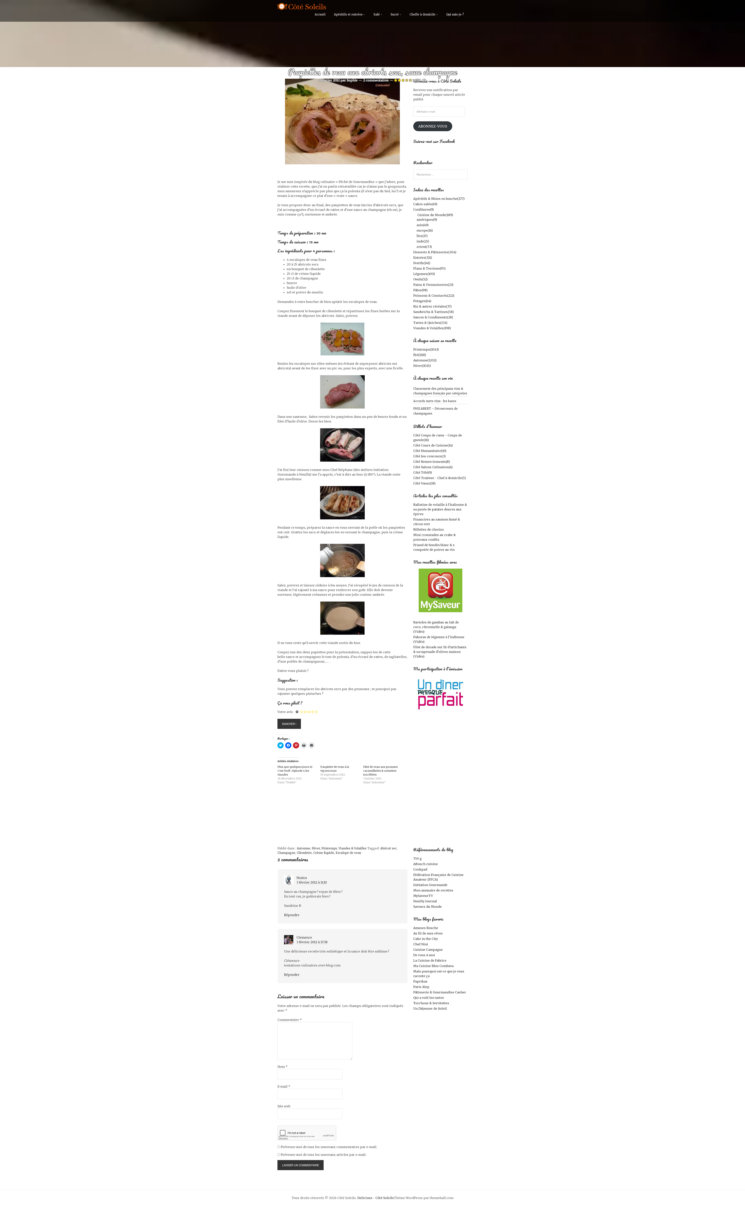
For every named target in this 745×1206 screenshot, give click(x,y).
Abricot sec (388, 848)
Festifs (421, 263)
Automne (303, 848)
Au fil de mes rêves (428, 933)
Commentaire (289, 1020)
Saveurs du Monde (427, 907)
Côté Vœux (424, 483)
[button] (440, 590)
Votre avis (285, 712)
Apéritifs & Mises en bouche (439, 199)
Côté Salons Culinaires (433, 467)
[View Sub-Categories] (414, 214)
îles (422, 236)
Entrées (422, 257)
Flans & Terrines (429, 268)
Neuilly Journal (425, 901)
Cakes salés (425, 204)
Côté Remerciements (431, 462)
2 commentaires (376, 80)
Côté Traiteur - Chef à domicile (439, 478)
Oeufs (420, 279)
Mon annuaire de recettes (433, 890)
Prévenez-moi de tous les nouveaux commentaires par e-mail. (329, 1147)
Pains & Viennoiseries (433, 285)
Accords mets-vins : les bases (434, 401)
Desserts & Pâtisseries (434, 252)
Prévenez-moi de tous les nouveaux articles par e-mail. (323, 1155)
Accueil (320, 14)
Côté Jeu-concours (429, 456)
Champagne (286, 853)
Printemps (329, 848)
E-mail (283, 1086)
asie (423, 225)
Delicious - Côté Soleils (375, 1198)
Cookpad (420, 869)
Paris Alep (421, 987)
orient (424, 247)
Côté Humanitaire (429, 451)
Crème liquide (323, 853)
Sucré (395, 14)
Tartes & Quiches (430, 323)
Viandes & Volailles (352, 848)
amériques (427, 220)
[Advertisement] (342, 817)
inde (423, 241)
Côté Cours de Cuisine (433, 445)
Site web (283, 1106)
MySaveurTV (423, 896)
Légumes (424, 274)
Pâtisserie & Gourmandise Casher (439, 992)
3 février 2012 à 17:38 (311, 942)
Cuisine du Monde (435, 215)
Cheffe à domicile (422, 14)
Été (419, 355)
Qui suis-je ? (455, 14)
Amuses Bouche (425, 928)
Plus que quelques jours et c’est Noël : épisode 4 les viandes (294, 770)
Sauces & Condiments (433, 317)
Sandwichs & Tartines (433, 312)
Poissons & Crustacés (433, 295)
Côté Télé (422, 472)
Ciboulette (304, 853)
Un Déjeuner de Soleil (430, 1008)
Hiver (316, 848)
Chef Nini (420, 944)
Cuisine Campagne (428, 950)
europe (425, 230)
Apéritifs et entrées (348, 14)
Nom (282, 1067)
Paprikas (420, 981)
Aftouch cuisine (425, 864)
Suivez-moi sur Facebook (434, 141)
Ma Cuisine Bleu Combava (433, 966)
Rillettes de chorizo (428, 529)
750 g (417, 858)
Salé (376, 14)
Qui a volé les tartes (428, 998)
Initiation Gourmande (430, 885)
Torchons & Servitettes (431, 1003)
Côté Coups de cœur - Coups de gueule (437, 437)
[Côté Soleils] (301, 7)
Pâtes (420, 290)
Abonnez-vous (432, 126)
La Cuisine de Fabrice (429, 960)
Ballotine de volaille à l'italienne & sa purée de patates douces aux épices (440, 509)
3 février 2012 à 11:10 (311, 882)
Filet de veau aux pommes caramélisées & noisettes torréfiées (380, 770)
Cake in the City (425, 939)
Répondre (291, 915)
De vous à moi (424, 955)
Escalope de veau (348, 853)
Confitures (423, 209)
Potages (422, 301)
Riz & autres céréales (432, 306)
